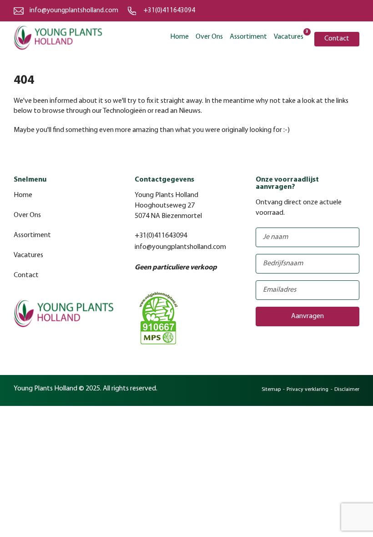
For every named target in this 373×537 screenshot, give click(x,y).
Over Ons (209, 37)
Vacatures (288, 36)
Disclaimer (346, 389)
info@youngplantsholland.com (74, 10)
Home (179, 37)
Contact (336, 38)
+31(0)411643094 (169, 10)
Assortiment (248, 37)
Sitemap (271, 389)
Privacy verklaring (307, 389)
